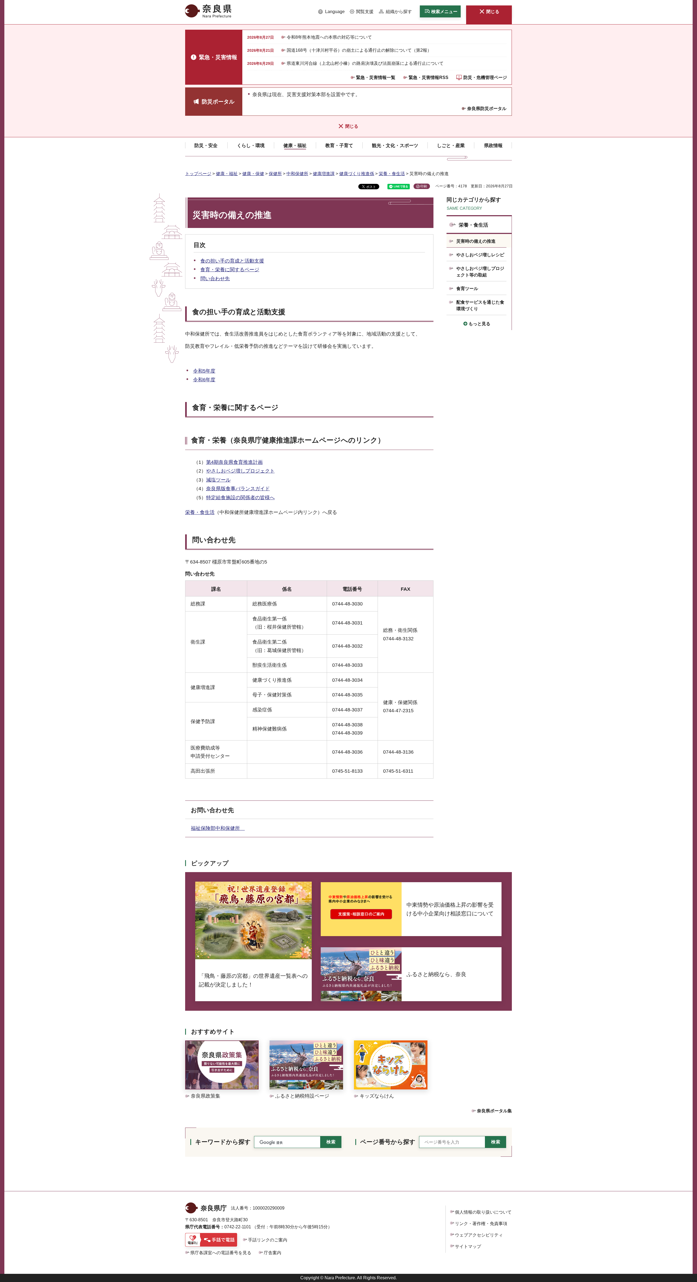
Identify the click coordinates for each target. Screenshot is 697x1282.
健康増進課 (324, 173)
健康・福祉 (227, 173)
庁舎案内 (272, 1252)
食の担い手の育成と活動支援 (232, 261)
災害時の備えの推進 (476, 241)
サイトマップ (468, 1246)
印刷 (423, 186)
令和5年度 (204, 371)
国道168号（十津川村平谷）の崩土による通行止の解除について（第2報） (359, 50)
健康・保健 (253, 173)
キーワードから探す (223, 1141)
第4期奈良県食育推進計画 (234, 462)
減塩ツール (218, 480)
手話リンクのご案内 (267, 1240)
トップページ (198, 173)
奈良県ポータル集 (494, 1111)
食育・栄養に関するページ (229, 269)
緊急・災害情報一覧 (375, 77)
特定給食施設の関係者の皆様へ (240, 497)
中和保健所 (297, 173)
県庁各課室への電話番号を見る (220, 1252)
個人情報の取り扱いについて (483, 1212)
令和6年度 (204, 379)
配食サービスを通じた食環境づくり (480, 305)
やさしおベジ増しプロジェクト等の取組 (480, 271)
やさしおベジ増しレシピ (480, 254)
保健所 (275, 173)
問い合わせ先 (215, 278)
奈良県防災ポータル (486, 108)
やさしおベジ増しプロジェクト (240, 471)
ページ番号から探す (387, 1141)
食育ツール (467, 288)
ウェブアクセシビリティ (479, 1235)
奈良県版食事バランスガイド (238, 488)
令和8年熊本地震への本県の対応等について (329, 37)
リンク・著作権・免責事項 (481, 1223)
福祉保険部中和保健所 (218, 828)
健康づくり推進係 (356, 173)
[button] (331, 11)
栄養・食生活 (392, 173)
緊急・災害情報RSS (428, 77)
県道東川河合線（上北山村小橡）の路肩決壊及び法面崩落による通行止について (365, 63)
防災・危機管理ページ (485, 77)
